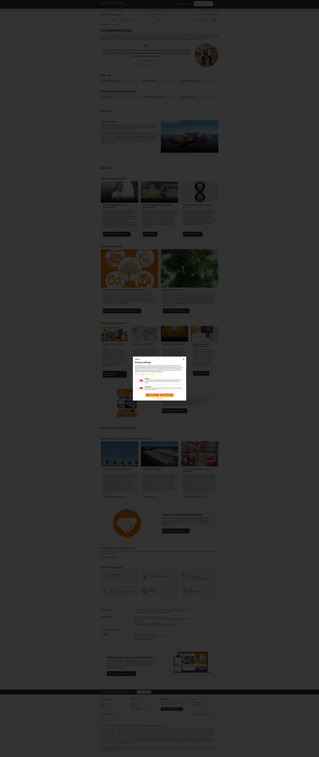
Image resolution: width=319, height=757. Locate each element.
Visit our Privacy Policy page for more (145, 374)
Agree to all (167, 395)
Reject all (152, 395)
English (137, 359)
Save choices (159, 398)
